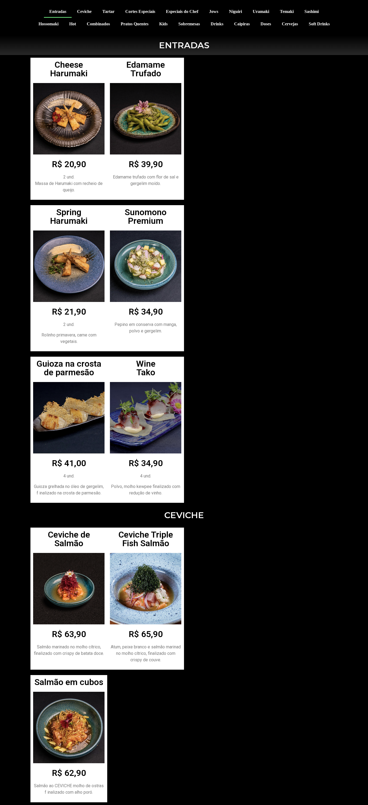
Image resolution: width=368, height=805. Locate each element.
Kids (163, 24)
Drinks (217, 24)
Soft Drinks (319, 24)
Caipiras (242, 24)
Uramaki (261, 11)
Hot (72, 24)
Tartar (108, 11)
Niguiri (235, 11)
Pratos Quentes (134, 24)
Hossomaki (48, 24)
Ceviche (84, 11)
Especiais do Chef (182, 11)
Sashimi (311, 11)
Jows (213, 11)
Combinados (98, 24)
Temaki (287, 11)
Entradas (57, 11)
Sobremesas (189, 24)
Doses (266, 24)
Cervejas (290, 24)
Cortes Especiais (140, 11)
